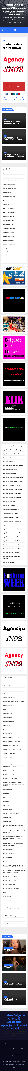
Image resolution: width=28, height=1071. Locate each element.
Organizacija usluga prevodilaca (12, 544)
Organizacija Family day (10, 457)
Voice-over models (7, 1061)
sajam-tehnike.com (8, 252)
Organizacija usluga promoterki (12, 548)
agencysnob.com (7, 173)
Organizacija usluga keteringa (11, 529)
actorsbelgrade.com (8, 224)
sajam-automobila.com (9, 228)
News (24, 1055)
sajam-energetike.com (9, 232)
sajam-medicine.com (8, 240)
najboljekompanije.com (9, 184)
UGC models (16, 1058)
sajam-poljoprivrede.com (9, 248)
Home (6, 1048)
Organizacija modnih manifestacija (13, 481)
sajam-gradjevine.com (9, 236)
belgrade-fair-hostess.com (10, 208)
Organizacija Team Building (11, 513)
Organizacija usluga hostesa (11, 525)
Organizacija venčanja (9, 562)
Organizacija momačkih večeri (11, 485)
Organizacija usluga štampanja (12, 552)
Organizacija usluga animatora (12, 517)
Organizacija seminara (9, 505)
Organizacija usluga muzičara (11, 537)
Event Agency (12, 1055)
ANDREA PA (9, 950)
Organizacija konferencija (10, 469)
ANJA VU (8, 967)
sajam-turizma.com (8, 256)
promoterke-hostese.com (9, 180)
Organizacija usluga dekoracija (12, 521)
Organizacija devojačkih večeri (12, 453)
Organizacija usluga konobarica (12, 533)
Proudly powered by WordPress (10, 1043)
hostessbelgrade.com (8, 216)
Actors (4, 1058)
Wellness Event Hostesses (10, 1000)
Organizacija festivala (9, 461)
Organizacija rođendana (10, 501)
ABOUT (21, 1048)
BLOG (14, 1067)
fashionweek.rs (7, 192)
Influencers (10, 1058)
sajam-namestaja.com (9, 244)
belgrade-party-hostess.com (10, 212)
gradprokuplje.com (8, 200)
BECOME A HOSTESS (21, 1064)
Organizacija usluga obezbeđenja (12, 541)
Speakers (23, 1061)
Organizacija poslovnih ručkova (12, 493)
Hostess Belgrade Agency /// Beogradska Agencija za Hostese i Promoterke (14, 1022)
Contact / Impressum (16, 1051)
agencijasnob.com (8, 169)
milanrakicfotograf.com (9, 196)
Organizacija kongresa (9, 473)
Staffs (10, 1048)
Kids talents (11, 1064)
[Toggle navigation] (15, 30)
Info (4, 40)
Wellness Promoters (13, 984)
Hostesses (15, 1048)
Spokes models (16, 1061)
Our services (7, 1051)
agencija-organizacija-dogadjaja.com (13, 176)
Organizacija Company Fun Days (12, 450)
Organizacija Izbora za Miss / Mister (13, 465)
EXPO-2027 (18, 1055)
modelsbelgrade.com (8, 220)
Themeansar (14, 1045)
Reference (5, 1055)
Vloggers (23, 1058)
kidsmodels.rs (6, 204)
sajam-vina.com (7, 260)
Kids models (5, 1064)
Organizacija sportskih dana (11, 509)
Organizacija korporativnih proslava (13, 477)
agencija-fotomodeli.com (9, 188)
